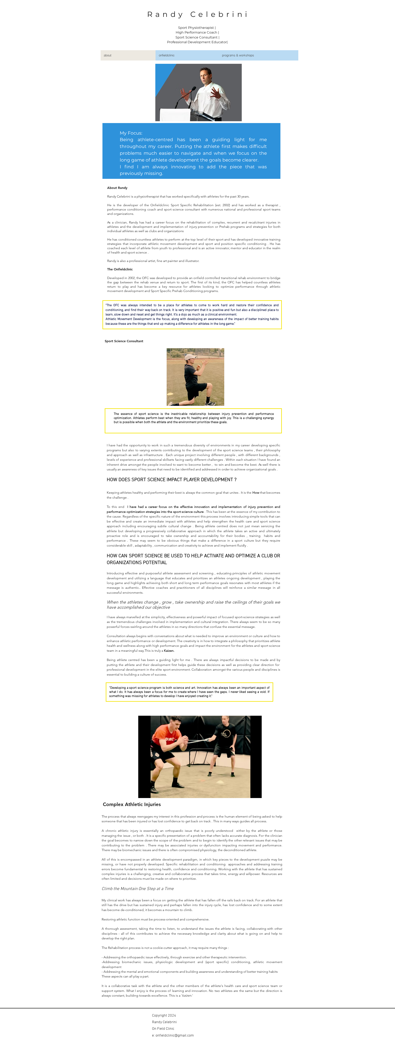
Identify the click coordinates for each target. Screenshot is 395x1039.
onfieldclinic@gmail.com (175, 1035)
